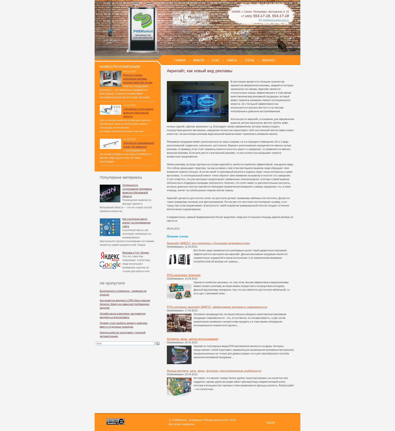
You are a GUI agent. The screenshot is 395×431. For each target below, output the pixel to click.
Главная (180, 60)
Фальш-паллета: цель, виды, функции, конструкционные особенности (214, 370)
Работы (232, 60)
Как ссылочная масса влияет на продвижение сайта (136, 223)
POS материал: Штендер (184, 275)
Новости (198, 60)
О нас (215, 60)
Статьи (249, 60)
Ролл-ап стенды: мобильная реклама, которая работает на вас (137, 79)
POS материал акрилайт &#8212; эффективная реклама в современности (217, 307)
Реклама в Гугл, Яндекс (135, 252)
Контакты (268, 60)
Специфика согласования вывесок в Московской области (138, 113)
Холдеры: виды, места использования (192, 338)
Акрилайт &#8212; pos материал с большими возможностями (208, 243)
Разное (270, 422)
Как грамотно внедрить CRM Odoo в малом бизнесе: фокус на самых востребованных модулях (125, 304)
